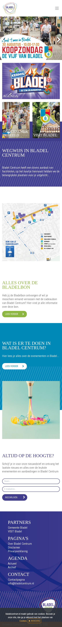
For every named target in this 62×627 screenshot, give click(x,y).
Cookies (23, 620)
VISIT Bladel (15, 531)
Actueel (12, 563)
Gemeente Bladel (17, 527)
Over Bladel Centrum (20, 543)
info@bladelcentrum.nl (21, 583)
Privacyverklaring (18, 551)
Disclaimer (14, 547)
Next (58, 39)
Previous (4, 39)
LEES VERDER (11, 314)
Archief (12, 567)
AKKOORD (35, 620)
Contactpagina (16, 579)
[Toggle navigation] (57, 8)
